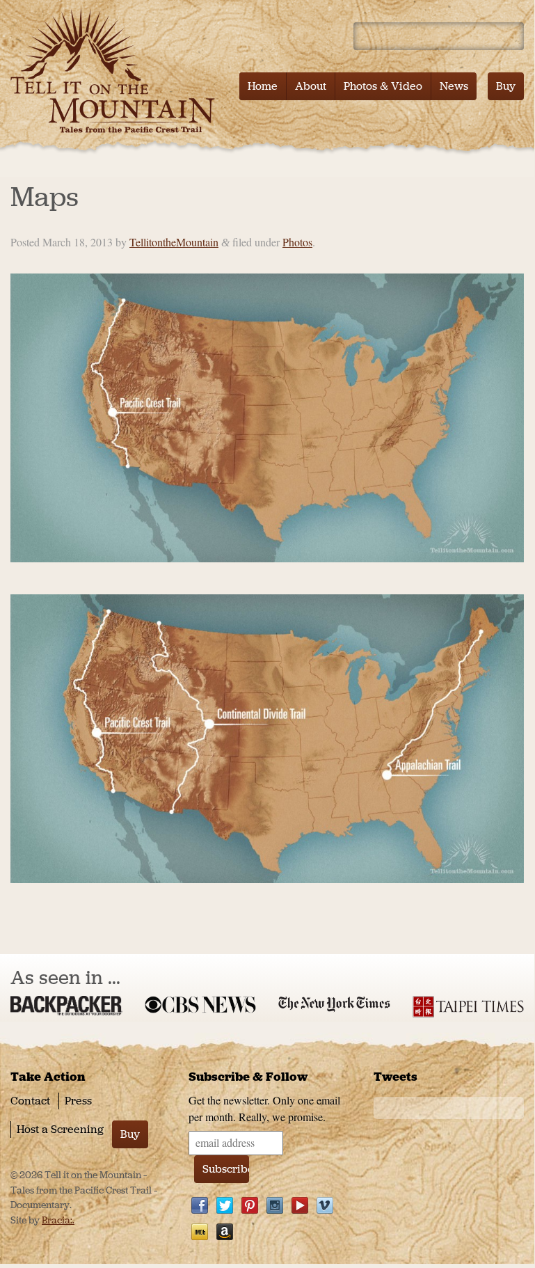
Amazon (224, 1231)
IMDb (199, 1231)
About (310, 86)
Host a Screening (60, 1129)
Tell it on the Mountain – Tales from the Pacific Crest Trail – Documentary (116, 69)
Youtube (300, 1205)
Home (263, 86)
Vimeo (325, 1205)
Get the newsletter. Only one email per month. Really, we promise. (264, 1108)
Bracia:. (58, 1220)
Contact (30, 1100)
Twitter (224, 1205)
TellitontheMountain (173, 242)
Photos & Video (383, 86)
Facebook (199, 1205)
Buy (506, 86)
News (454, 86)
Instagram (274, 1205)
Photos (297, 242)
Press (78, 1100)
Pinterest (249, 1205)
